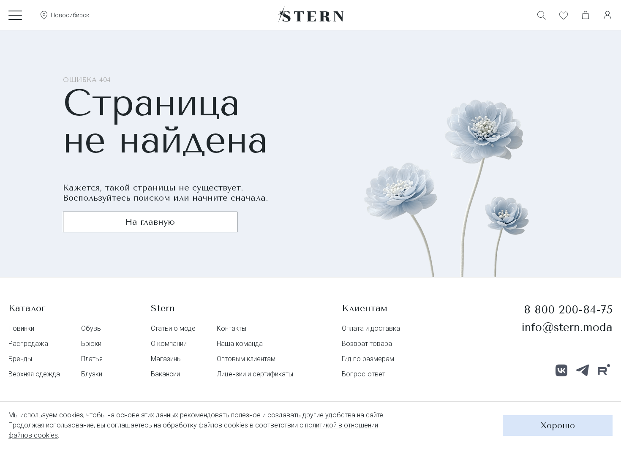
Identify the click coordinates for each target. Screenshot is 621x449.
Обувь (91, 328)
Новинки (21, 328)
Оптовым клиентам (246, 359)
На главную (150, 222)
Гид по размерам (368, 359)
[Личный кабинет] (607, 15)
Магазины (166, 359)
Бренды (20, 359)
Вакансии (165, 374)
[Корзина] (585, 15)
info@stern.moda (567, 327)
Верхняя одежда (34, 374)
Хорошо (558, 425)
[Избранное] (563, 15)
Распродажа (28, 344)
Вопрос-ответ (363, 374)
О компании (169, 344)
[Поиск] (541, 15)
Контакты (231, 328)
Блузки (91, 374)
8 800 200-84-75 (568, 309)
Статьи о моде (173, 328)
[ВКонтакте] (561, 370)
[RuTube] (604, 370)
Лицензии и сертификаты (255, 374)
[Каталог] (15, 15)
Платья (92, 359)
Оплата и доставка (371, 328)
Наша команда (240, 344)
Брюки (91, 344)
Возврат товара (367, 344)
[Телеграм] (582, 370)
